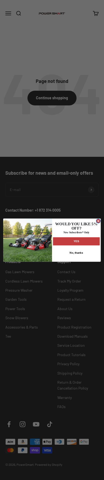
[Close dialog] (98, 221)
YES (76, 241)
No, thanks (76, 252)
